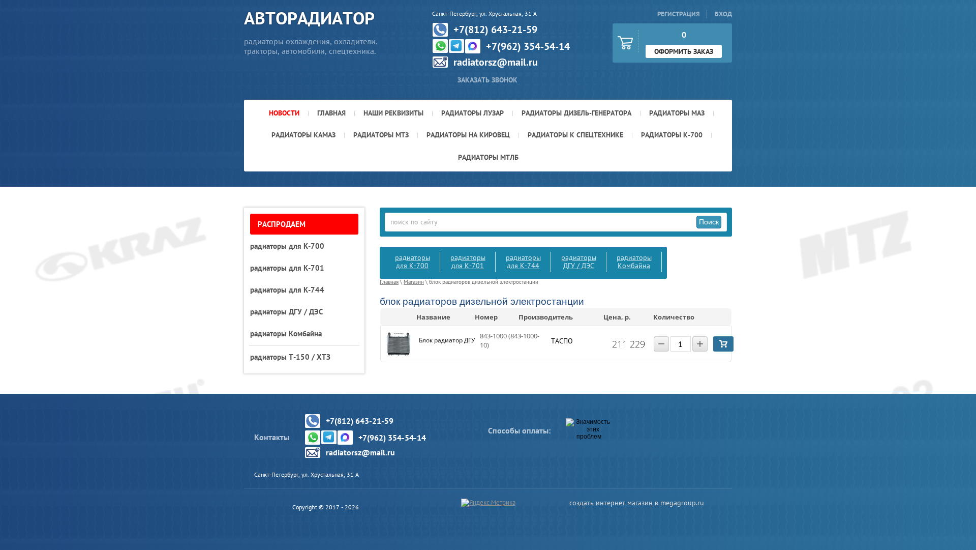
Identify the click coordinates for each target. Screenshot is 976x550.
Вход (723, 14)
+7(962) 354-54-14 (528, 46)
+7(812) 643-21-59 (495, 29)
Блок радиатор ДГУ (447, 340)
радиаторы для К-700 (412, 261)
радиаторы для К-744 (523, 261)
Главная (389, 281)
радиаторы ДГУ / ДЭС (578, 261)
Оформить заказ (683, 51)
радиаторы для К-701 (467, 261)
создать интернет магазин (611, 502)
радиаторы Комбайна (634, 261)
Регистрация (678, 14)
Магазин (414, 281)
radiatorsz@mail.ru (495, 62)
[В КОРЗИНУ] (723, 344)
